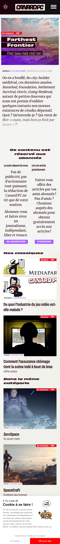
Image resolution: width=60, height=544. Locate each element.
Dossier (44, 259)
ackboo (6, 71)
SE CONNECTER (15, 241)
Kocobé (6, 355)
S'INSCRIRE (44, 241)
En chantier (8, 33)
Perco (6, 428)
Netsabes (7, 298)
